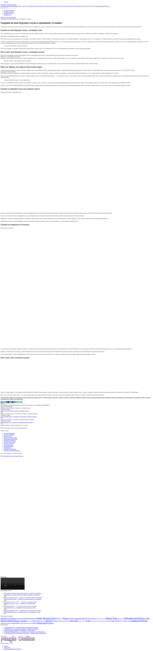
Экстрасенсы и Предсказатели (12, 450)
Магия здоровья (20, 621)
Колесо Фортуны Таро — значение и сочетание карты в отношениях (22, 599)
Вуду (61, 618)
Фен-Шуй (30, 623)
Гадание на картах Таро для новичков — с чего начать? (20, 630)
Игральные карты (90, 618)
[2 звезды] (9, 405)
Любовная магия (131, 618)
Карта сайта (7, 647)
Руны (88, 621)
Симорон (107, 621)
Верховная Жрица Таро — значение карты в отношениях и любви (22, 612)
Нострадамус (65, 621)
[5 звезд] (26, 405)
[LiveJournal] (13, 402)
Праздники (73, 621)
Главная (3, 17)
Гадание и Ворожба (9, 10)
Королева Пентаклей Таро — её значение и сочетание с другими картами (25, 631)
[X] (8, 402)
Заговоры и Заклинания (10, 437)
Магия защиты (7, 621)
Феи (26, 623)
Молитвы (55, 621)
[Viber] (15, 402)
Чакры (34, 623)
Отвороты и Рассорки (10, 440)
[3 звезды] (15, 405)
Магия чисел (37, 621)
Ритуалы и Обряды (9, 434)
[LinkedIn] (10, 402)
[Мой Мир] (6, 402)
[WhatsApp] (17, 402)
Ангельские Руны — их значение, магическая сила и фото (20, 607)
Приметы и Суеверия (9, 442)
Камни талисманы (102, 618)
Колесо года (121, 618)
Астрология (11, 618)
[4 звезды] (21, 405)
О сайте (6, 2)
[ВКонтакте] (2, 402)
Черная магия (42, 623)
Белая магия (23, 618)
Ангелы (4, 618)
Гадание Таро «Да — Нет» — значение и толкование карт (19, 603)
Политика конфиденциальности (12, 649)
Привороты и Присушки (10, 439)
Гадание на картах (9, 12)
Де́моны (65, 618)
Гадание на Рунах (8, 13)
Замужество (79, 618)
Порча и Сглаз (8, 436)
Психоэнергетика (8, 446)
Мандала (43, 621)
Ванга (57, 618)
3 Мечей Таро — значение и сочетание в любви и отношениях (22, 629)
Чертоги (51, 623)
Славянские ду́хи (125, 621)
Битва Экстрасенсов (46, 618)
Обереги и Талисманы (10, 449)
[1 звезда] (3, 405)
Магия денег (144, 618)
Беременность (31, 618)
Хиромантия (7, 14)
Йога (97, 618)
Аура (17, 618)
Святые (96, 621)
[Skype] (19, 402)
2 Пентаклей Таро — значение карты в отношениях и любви (21, 627)
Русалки (92, 621)
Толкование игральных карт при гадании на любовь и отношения (22, 594)
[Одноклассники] (4, 402)
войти (8, 428)
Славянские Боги (115, 621)
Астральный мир (8, 445)
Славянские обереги (139, 621)
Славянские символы (6, 623)
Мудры (60, 621)
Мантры (48, 621)
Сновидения (15, 623)
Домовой (72, 618)
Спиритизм (22, 623)
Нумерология (7, 447)
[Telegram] (22, 402)
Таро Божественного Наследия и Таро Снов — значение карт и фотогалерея (25, 633)
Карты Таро (112, 618)
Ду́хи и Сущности (9, 443)
